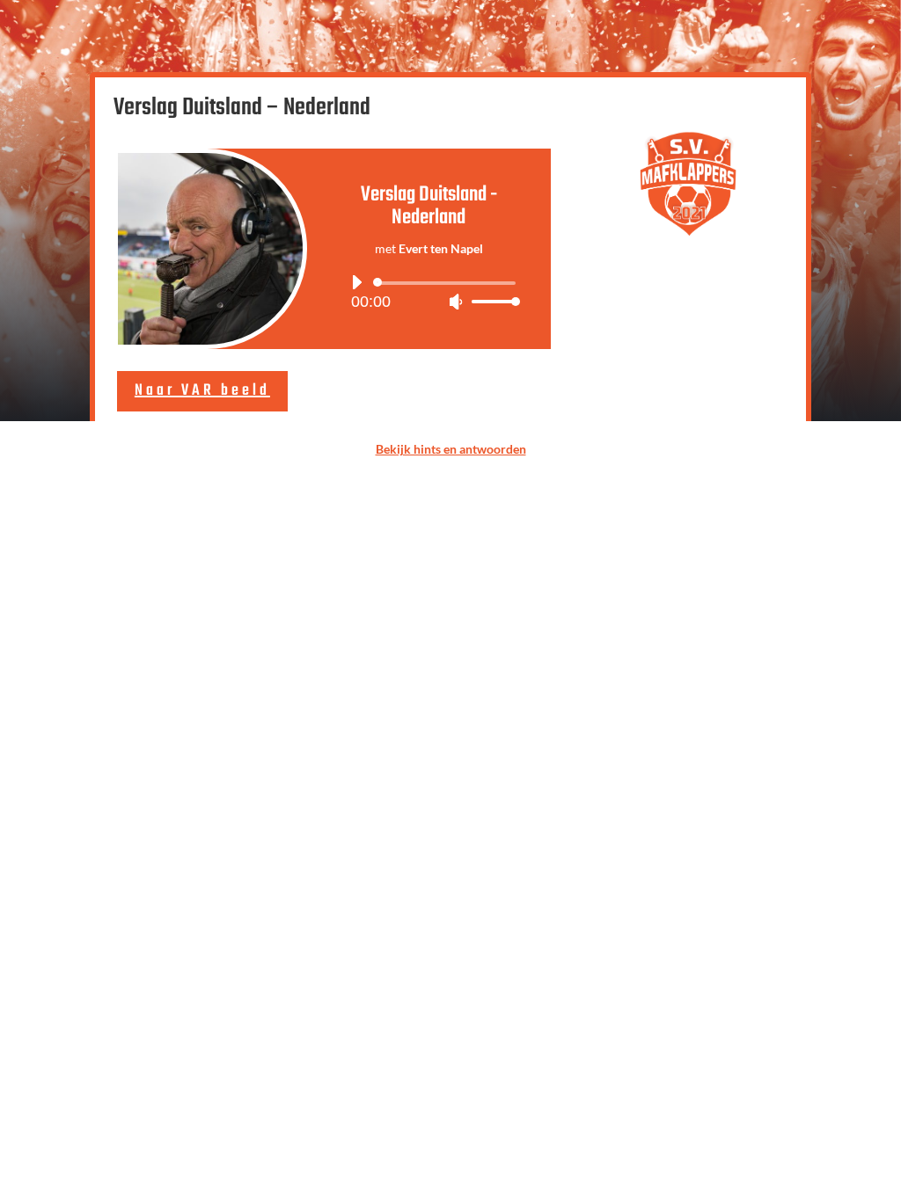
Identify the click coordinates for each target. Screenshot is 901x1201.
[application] (429, 291)
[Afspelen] (356, 282)
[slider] (491, 301)
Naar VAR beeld (202, 391)
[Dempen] (456, 301)
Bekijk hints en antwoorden (451, 448)
